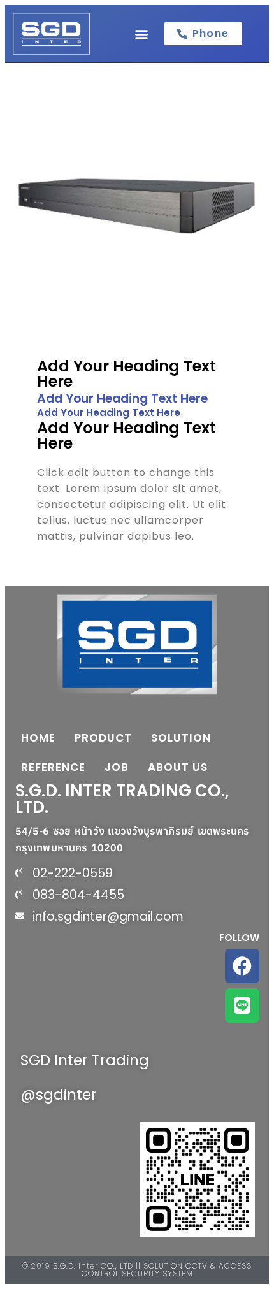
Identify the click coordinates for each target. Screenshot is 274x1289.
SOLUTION (181, 737)
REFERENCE (53, 767)
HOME (38, 737)
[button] (141, 33)
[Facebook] (242, 966)
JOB (117, 767)
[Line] (242, 1005)
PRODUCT (103, 737)
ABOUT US (178, 767)
